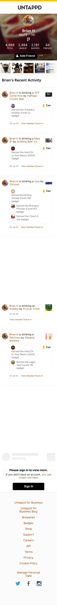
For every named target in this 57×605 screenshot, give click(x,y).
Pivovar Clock (31, 308)
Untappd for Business (28, 502)
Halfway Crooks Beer (23, 97)
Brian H (14, 92)
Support (28, 534)
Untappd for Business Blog (28, 510)
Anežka (14, 308)
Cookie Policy (28, 563)
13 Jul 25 (14, 227)
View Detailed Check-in (32, 123)
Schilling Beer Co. (27, 141)
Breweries (28, 517)
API (28, 546)
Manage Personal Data (28, 574)
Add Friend (27, 55)
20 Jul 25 (14, 123)
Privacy (28, 557)
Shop (28, 528)
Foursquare (28, 39)
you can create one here (35, 476)
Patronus (15, 337)
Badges (28, 523)
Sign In (28, 486)
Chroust (14, 184)
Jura (37, 181)
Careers (28, 540)
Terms (29, 551)
